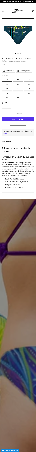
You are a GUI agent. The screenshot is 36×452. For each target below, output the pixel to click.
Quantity (5, 103)
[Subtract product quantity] (3, 107)
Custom (4, 61)
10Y (18, 80)
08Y (7, 80)
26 (18, 84)
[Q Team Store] (18, 11)
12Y (29, 80)
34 (29, 89)
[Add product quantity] (9, 107)
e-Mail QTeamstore (11, 450)
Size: (5, 76)
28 (29, 84)
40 (29, 93)
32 (18, 89)
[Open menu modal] (3, 11)
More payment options (18, 125)
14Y (7, 84)
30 (7, 89)
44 (18, 98)
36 (7, 93)
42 (7, 98)
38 (18, 93)
